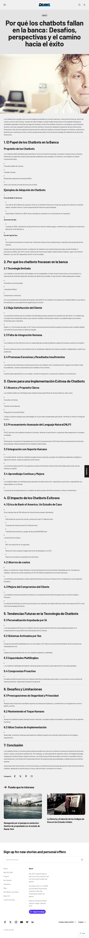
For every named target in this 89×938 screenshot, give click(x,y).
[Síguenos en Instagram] (16, 922)
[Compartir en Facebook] (15, 776)
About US (6, 896)
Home (5, 869)
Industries (6, 884)
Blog (5, 888)
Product (6, 876)
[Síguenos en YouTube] (21, 922)
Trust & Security (9, 900)
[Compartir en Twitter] (20, 776)
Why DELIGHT (8, 872)
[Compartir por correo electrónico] (32, 776)
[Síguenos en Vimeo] (27, 922)
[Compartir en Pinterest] (26, 776)
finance (45, 15)
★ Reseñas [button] (87, 471)
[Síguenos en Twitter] (10, 922)
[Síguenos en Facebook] (4, 922)
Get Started (7, 880)
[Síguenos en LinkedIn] (32, 922)
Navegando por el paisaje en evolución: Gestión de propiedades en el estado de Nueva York (22, 826)
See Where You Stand (10, 892)
